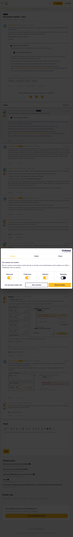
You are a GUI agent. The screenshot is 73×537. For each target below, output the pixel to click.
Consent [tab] (12, 256)
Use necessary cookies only (13, 285)
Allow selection (36, 285)
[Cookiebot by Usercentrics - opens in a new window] (63, 251)
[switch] (27, 277)
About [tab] (60, 256)
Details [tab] (36, 256)
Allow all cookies (59, 285)
